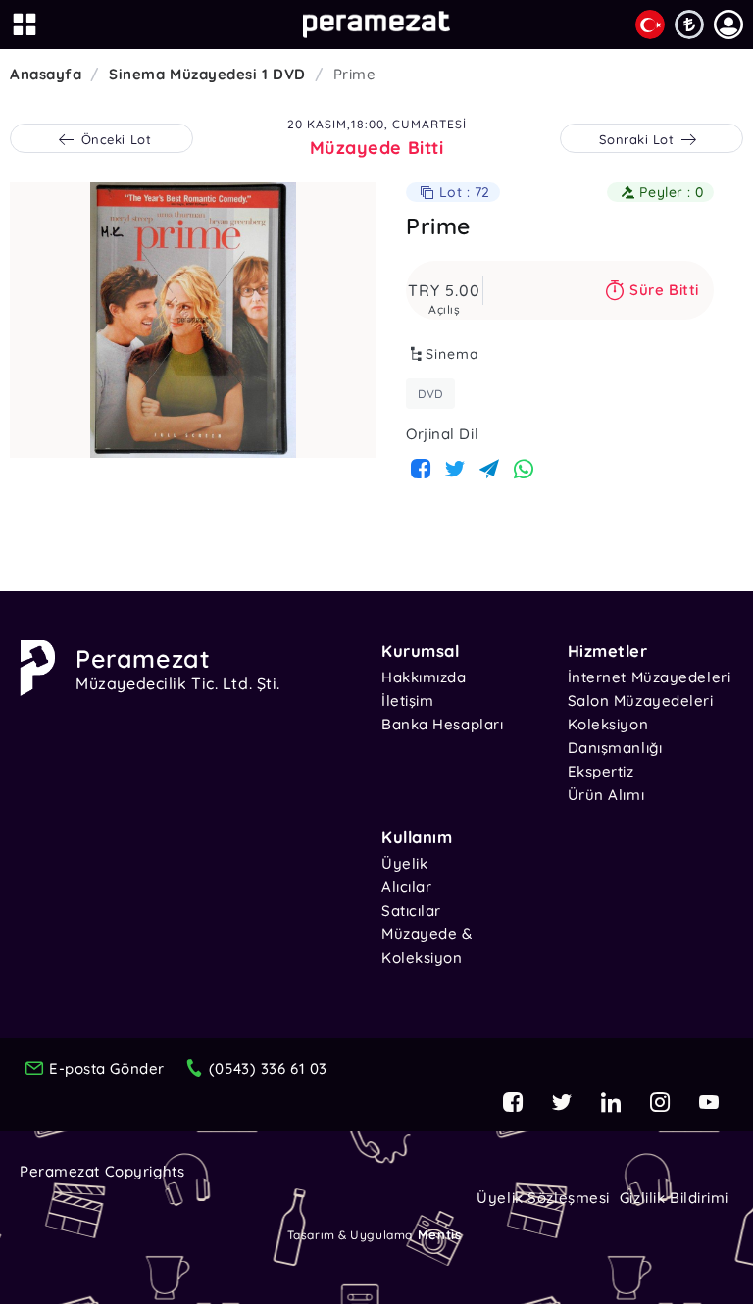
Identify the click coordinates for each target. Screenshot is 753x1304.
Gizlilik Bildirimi (674, 1197)
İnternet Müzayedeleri (649, 677)
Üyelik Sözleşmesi (543, 1197)
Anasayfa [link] (45, 74)
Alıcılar (406, 887)
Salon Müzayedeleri (641, 700)
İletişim (407, 700)
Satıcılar (411, 910)
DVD (430, 393)
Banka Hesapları (442, 724)
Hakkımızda (424, 677)
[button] (728, 24)
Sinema (452, 354)
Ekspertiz (601, 771)
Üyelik (404, 863)
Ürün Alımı (606, 794)
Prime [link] (354, 74)
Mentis (439, 1234)
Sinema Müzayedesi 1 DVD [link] (207, 74)
